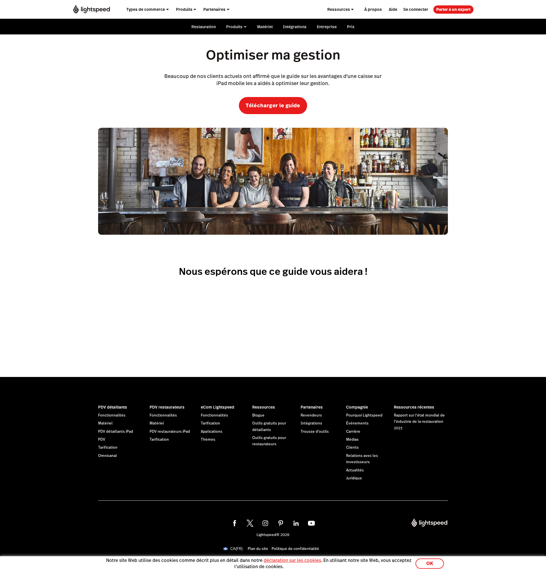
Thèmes (208, 439)
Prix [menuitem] (351, 27)
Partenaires (312, 407)
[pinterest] (281, 523)
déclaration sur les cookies (292, 560)
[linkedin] (296, 523)
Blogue (258, 415)
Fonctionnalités (111, 415)
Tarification (107, 447)
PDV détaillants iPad (115, 431)
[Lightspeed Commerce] (91, 9)
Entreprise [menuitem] (327, 27)
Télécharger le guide (273, 105)
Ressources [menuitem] (338, 9)
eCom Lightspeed (217, 407)
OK (429, 563)
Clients (352, 447)
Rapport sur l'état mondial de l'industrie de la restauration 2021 (419, 422)
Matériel (105, 423)
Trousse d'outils (315, 431)
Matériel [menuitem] (265, 27)
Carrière (353, 431)
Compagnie (357, 407)
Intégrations (311, 423)
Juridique (354, 478)
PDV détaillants (112, 407)
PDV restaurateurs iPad (170, 431)
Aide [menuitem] (393, 9)
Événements (357, 423)
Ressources (263, 407)
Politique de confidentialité (295, 548)
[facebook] (234, 523)
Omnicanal (107, 455)
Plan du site (258, 548)
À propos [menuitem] (373, 9)
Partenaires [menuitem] (214, 9)
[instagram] (265, 523)
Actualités (355, 470)
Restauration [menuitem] (203, 27)
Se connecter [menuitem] (415, 9)
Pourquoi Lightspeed (364, 415)
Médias (352, 439)
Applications (211, 431)
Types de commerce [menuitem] (145, 9)
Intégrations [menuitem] (295, 27)
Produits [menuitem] (184, 9)
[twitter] (250, 523)
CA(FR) (236, 549)
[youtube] (311, 523)
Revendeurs (311, 415)
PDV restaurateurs (167, 407)
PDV (101, 439)
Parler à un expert (453, 9)
